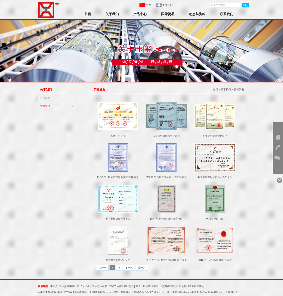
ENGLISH (168, 5)
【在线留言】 (230, 291)
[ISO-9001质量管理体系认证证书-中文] (118, 170)
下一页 (129, 267)
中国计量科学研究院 (146, 286)
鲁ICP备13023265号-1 (210, 291)
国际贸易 (167, 14)
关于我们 (112, 14)
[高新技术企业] (118, 129)
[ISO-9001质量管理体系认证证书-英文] (166, 170)
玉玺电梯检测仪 (168, 286)
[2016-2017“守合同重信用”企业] (215, 253)
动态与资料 (197, 14)
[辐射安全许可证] (215, 212)
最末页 (142, 267)
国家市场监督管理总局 (121, 286)
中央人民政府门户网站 (62, 286)
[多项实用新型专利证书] (214, 129)
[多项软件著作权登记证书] (166, 129)
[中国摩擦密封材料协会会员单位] (215, 170)
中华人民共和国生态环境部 (92, 286)
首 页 (215, 89)
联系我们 (226, 14)
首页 (88, 14)
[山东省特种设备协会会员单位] (166, 212)
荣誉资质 (45, 105)
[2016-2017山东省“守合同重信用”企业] (166, 253)
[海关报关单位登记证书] (117, 253)
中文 (148, 5)
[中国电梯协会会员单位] (118, 212)
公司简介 (45, 97)
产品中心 (140, 14)
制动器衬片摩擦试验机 (191, 286)
